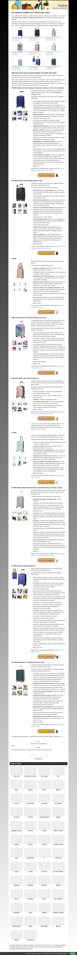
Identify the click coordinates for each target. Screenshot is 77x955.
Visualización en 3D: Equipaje (38, 429)
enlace (60, 736)
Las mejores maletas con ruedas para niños (30, 12)
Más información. (63, 953)
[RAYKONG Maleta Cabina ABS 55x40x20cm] (14, 403)
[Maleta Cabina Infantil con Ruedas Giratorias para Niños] (20, 46)
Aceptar (73, 953)
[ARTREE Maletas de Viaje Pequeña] (20, 32)
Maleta (62, 5)
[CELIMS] (14, 283)
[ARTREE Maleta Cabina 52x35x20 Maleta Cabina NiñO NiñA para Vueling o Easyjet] (20, 61)
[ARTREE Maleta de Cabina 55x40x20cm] (37, 61)
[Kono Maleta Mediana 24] (54, 61)
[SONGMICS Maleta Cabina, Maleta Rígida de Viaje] (37, 32)
